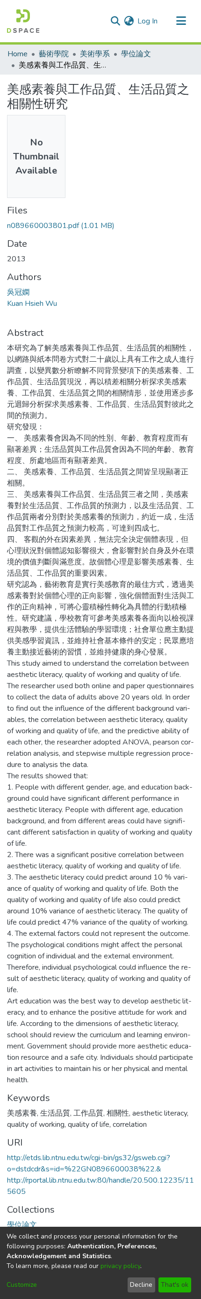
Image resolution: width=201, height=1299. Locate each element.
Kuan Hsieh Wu (32, 303)
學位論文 (136, 54)
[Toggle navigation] (181, 21)
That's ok (174, 1284)
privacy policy (120, 1265)
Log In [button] (147, 21)
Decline (141, 1284)
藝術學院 (54, 54)
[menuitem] (129, 21)
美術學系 (95, 54)
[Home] (23, 21)
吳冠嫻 (18, 292)
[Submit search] (115, 21)
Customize (22, 1284)
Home (17, 54)
